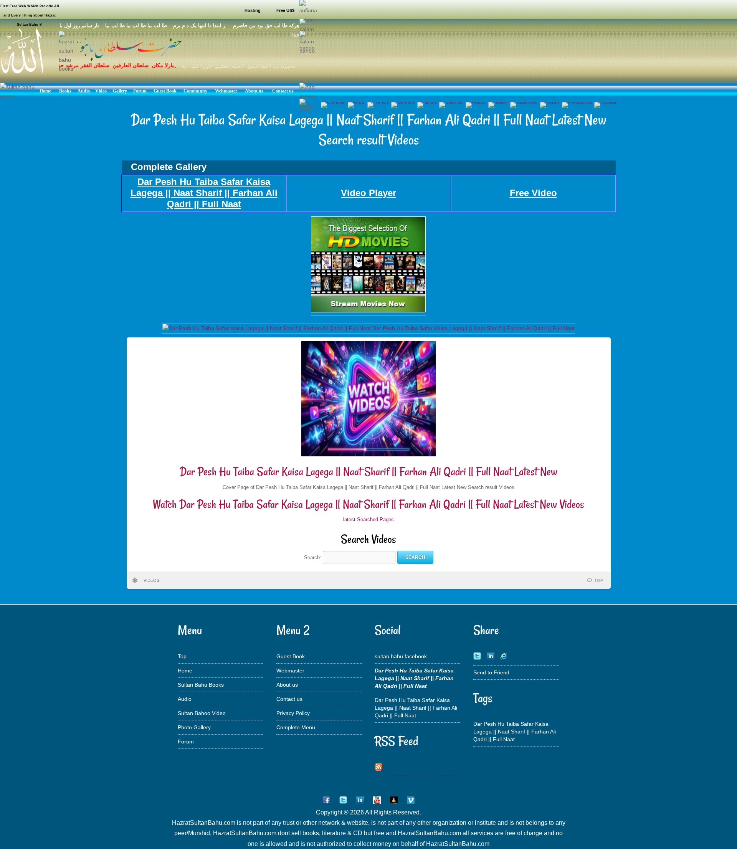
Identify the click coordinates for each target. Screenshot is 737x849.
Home (185, 670)
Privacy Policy (293, 713)
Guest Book (290, 656)
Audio (185, 699)
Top (182, 656)
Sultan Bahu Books (201, 685)
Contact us (289, 699)
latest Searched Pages (368, 519)
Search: (313, 557)
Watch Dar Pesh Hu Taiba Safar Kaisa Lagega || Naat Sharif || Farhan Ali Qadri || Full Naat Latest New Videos (368, 504)
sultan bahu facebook (401, 656)
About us (287, 685)
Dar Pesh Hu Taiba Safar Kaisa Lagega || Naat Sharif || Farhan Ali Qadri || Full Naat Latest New (368, 471)
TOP (598, 580)
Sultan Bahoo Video (202, 713)
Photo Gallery (194, 727)
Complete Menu (295, 727)
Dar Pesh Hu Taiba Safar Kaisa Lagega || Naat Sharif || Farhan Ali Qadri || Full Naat (416, 708)
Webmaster (290, 670)
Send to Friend (491, 672)
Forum (186, 741)
